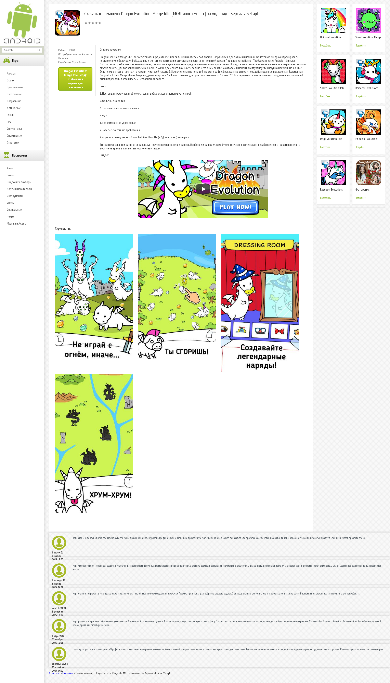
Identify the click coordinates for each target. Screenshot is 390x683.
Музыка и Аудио (16, 223)
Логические (14, 108)
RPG (9, 122)
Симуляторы (14, 128)
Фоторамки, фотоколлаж (363, 191)
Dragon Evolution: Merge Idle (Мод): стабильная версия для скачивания (75, 79)
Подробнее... (325, 45)
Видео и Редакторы (19, 182)
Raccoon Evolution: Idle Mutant (331, 191)
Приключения (15, 87)
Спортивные (14, 135)
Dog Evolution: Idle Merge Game (331, 140)
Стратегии (13, 142)
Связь (10, 203)
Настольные (14, 94)
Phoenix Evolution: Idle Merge (366, 140)
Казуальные (14, 101)
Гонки (10, 115)
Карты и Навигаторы (19, 189)
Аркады (11, 73)
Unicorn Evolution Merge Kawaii (330, 39)
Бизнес (11, 175)
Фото (10, 216)
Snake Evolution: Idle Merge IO (332, 89)
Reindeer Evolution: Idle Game (366, 89)
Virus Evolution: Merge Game (368, 39)
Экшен (10, 80)
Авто (10, 168)
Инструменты (15, 196)
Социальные (14, 209)
